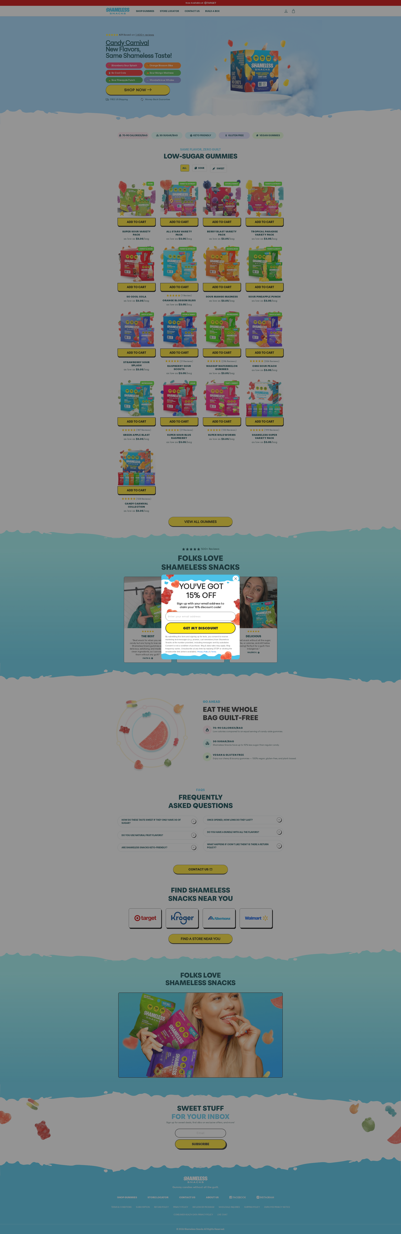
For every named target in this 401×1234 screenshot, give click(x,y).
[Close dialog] (235, 578)
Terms (213, 652)
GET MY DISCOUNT (200, 628)
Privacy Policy (203, 652)
